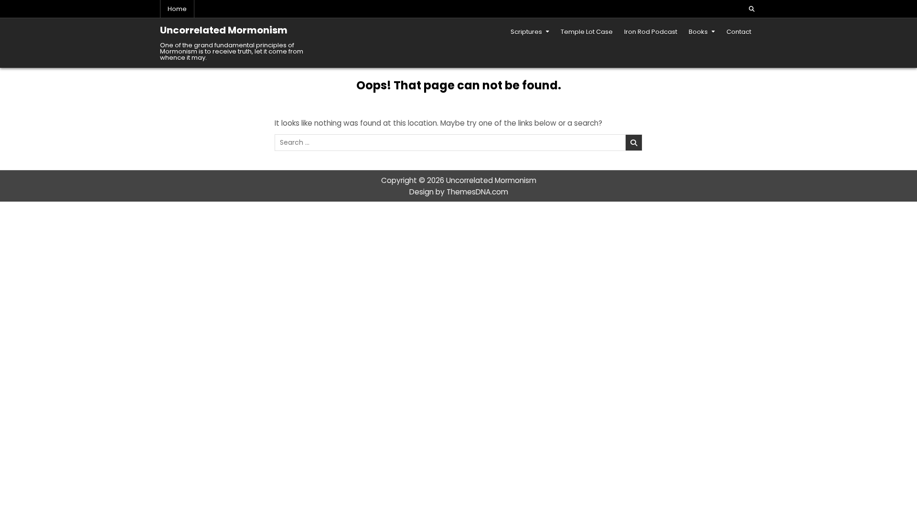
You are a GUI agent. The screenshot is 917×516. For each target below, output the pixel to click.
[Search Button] (751, 9)
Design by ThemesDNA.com (458, 192)
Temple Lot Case (587, 31)
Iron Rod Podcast (650, 31)
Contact (738, 31)
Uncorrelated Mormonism (224, 30)
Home (177, 8)
